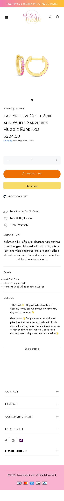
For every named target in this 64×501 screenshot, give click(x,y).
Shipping (7, 140)
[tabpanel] (32, 65)
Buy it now (32, 186)
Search (51, 19)
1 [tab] (32, 100)
